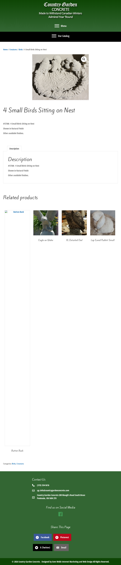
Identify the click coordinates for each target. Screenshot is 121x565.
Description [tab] (14, 148)
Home (5, 49)
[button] (84, 59)
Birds (21, 49)
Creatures (13, 49)
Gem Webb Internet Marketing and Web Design (72, 561)
